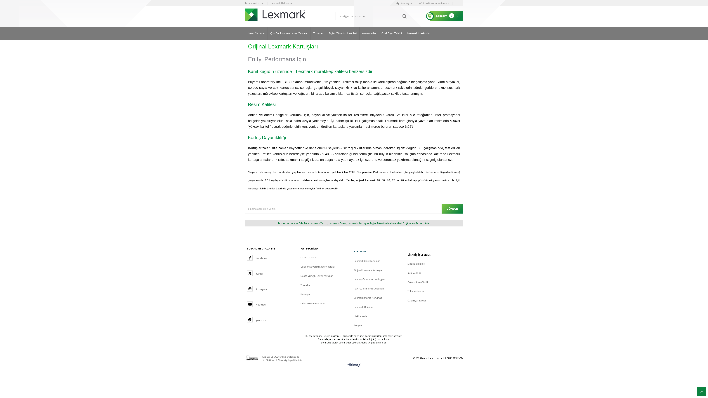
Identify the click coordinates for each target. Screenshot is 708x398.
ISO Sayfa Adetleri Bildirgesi (369, 279)
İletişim (358, 325)
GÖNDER (452, 208)
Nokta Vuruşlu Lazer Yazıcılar (317, 275)
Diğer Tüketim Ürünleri (343, 33)
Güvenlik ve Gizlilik (417, 282)
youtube (261, 304)
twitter (259, 273)
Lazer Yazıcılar (256, 33)
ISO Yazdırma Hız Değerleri (369, 288)
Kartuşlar (306, 294)
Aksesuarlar (369, 33)
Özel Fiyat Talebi (391, 33)
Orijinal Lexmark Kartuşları (368, 270)
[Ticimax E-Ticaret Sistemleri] (354, 365)
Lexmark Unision (363, 307)
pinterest (261, 320)
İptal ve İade (414, 273)
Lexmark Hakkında (281, 3)
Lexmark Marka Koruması (368, 297)
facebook (261, 258)
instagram (262, 289)
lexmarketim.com (254, 3)
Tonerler (318, 33)
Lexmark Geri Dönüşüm (367, 261)
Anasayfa (406, 3)
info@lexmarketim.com (436, 3)
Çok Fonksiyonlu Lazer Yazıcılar (289, 33)
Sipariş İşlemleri (416, 263)
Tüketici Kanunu (416, 291)
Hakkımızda (360, 316)
